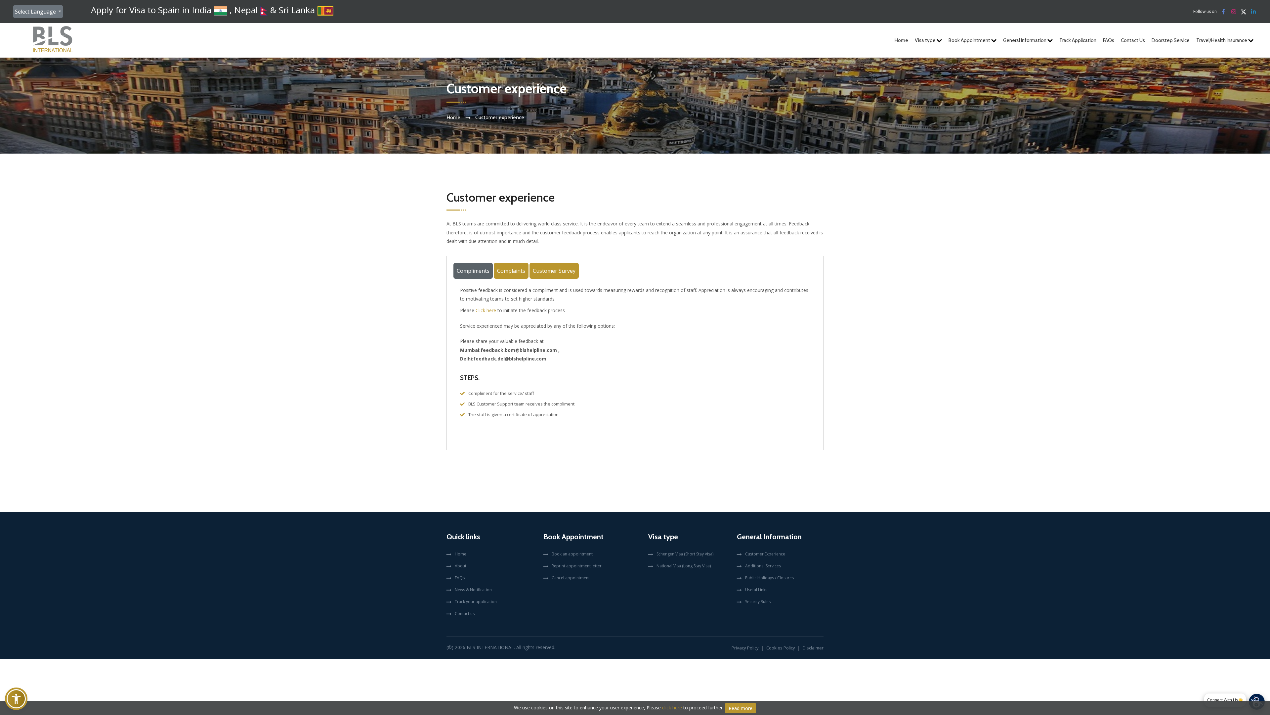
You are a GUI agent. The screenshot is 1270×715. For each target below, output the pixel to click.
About (460, 566)
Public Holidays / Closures (769, 578)
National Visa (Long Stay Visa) (683, 566)
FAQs (1108, 40)
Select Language (36, 11)
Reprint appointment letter (577, 566)
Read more (740, 708)
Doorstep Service (1171, 40)
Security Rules (758, 601)
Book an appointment (572, 554)
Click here (486, 310)
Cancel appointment (571, 578)
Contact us (465, 613)
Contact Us (1133, 40)
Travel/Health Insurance (1222, 40)
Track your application (476, 601)
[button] (16, 698)
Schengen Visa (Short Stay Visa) (684, 554)
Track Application (1077, 40)
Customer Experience (765, 554)
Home (901, 40)
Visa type (926, 40)
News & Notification (473, 590)
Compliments (473, 270)
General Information (1025, 40)
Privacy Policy (745, 648)
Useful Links (756, 590)
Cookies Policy (780, 648)
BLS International (490, 647)
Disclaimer (813, 648)
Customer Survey (554, 270)
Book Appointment (970, 40)
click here (672, 707)
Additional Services (763, 566)
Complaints (511, 270)
